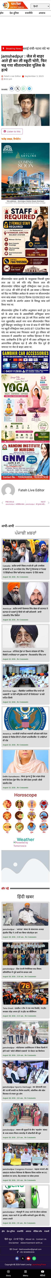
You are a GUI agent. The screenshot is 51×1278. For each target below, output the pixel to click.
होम (1, 13)
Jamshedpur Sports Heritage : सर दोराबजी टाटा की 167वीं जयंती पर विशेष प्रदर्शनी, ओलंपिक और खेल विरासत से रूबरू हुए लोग (24, 1090)
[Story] (8, 1271)
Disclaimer (14, 1243)
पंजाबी (46, 1231)
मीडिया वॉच (37, 1231)
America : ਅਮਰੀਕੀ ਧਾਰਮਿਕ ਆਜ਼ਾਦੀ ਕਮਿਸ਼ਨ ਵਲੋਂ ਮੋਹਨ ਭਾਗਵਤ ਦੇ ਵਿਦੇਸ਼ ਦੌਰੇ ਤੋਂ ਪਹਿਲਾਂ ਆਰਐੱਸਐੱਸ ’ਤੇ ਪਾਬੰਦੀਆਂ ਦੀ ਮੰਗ (25, 737)
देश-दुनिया (14, 13)
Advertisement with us (31, 1243)
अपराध (42, 13)
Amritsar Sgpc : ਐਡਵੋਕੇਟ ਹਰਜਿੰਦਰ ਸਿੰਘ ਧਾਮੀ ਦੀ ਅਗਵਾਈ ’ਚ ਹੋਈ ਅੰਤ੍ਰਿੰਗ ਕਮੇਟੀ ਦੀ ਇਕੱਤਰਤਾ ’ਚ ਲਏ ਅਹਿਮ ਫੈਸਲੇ (24, 694)
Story (8, 1275)
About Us (30, 1239)
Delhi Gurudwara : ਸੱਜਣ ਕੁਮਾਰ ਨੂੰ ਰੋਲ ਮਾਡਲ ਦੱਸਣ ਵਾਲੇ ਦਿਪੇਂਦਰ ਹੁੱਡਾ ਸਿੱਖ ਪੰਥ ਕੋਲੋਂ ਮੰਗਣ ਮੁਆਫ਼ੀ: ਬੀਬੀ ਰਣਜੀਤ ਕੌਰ (24, 780)
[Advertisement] (25, 30)
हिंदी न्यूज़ (8, 1239)
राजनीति (29, 13)
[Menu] (25, 1271)
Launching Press (39, 1264)
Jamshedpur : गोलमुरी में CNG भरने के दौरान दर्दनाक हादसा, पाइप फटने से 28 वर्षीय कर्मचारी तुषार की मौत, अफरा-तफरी (25, 1215)
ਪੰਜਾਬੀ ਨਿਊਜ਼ (18, 1239)
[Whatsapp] (34, 1258)
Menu (25, 1275)
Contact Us (41, 1239)
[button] (11, 88)
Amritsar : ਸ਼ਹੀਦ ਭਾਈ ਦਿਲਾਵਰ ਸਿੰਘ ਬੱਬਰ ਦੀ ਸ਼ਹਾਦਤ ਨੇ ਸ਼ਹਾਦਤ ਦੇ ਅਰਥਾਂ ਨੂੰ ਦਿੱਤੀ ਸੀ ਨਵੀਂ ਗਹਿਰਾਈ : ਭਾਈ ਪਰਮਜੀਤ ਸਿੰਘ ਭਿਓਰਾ (25, 612)
